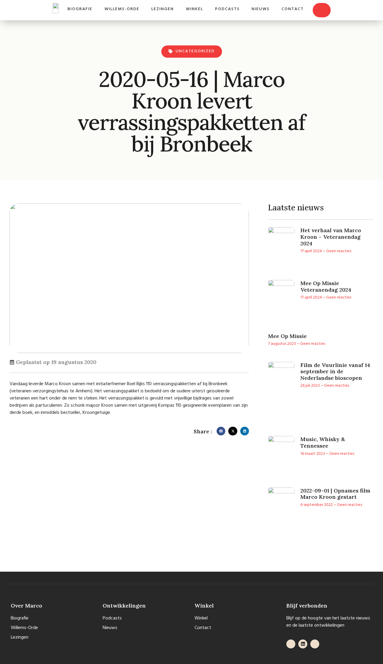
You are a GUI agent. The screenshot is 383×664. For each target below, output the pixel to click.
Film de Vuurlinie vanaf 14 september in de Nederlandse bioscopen (335, 371)
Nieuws (261, 9)
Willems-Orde (121, 9)
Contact (293, 9)
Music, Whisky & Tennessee (322, 442)
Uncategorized (195, 51)
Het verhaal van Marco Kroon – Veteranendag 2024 (330, 237)
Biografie (80, 9)
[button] (221, 431)
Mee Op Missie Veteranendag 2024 (325, 286)
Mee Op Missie (287, 336)
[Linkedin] (302, 643)
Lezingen (162, 9)
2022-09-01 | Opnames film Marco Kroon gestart (335, 494)
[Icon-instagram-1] (314, 643)
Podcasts (227, 9)
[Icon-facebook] (290, 643)
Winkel (194, 9)
